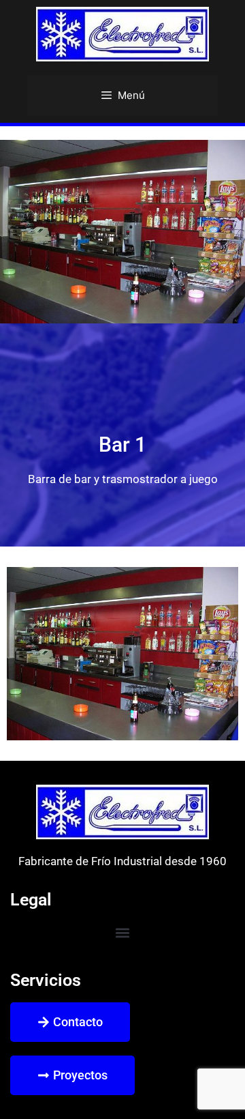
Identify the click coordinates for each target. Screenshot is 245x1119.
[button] (123, 933)
